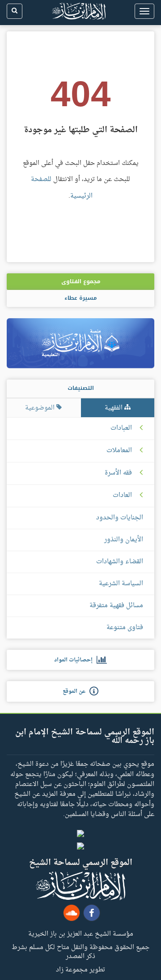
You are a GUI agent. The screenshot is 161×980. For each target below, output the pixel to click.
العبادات (121, 428)
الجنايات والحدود (119, 518)
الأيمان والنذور (123, 540)
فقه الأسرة (118, 473)
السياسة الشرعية (121, 584)
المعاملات (119, 450)
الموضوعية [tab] (40, 408)
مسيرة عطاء (80, 298)
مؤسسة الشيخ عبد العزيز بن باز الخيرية (80, 933)
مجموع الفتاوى (80, 281)
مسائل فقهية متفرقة (116, 606)
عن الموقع (76, 691)
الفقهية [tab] (114, 408)
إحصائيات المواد (75, 660)
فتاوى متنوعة (124, 628)
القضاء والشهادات (119, 562)
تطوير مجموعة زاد (80, 969)
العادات (122, 495)
